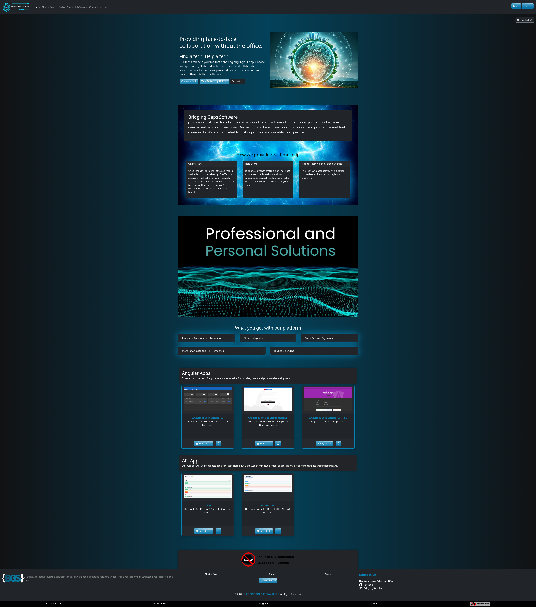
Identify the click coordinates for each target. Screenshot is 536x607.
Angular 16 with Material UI (207, 417)
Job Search (81, 7)
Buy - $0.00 (265, 443)
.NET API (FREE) (268, 505)
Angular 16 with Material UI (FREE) (328, 417)
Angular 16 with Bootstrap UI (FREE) (268, 417)
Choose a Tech (189, 81)
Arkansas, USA (376, 581)
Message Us (269, 580)
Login (516, 6)
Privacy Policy (53, 603)
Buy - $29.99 (204, 531)
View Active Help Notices (214, 81)
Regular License (268, 603)
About (103, 7)
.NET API (207, 505)
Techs (62, 7)
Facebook (368, 584)
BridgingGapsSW (372, 588)
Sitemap (373, 603)
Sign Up (528, 6)
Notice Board (49, 7)
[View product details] (218, 443)
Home (36, 7)
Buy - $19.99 (204, 443)
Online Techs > (525, 19)
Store (70, 7)
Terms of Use (160, 603)
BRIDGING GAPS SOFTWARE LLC (261, 594)
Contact (93, 7)
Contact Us (237, 81)
